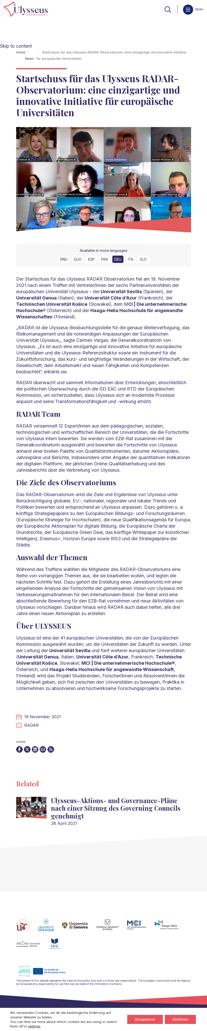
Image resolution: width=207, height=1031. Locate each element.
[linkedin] (35, 749)
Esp (91, 259)
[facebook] (19, 749)
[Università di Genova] (79, 928)
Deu (117, 259)
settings (34, 1026)
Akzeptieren (145, 1019)
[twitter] (27, 749)
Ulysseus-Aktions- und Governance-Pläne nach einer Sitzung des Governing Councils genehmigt (115, 808)
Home (20, 52)
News (29, 58)
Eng (63, 259)
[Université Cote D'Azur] (50, 928)
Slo (143, 259)
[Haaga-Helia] (170, 928)
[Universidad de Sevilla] (27, 928)
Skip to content (16, 46)
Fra (104, 259)
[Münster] (32, 946)
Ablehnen (180, 1019)
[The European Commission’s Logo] (45, 976)
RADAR (31, 725)
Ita (130, 259)
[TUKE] (111, 928)
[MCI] (140, 928)
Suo (78, 259)
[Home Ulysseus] (26, 9)
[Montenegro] (58, 946)
